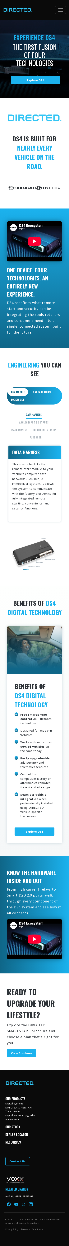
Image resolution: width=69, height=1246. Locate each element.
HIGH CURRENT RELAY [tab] (44, 430)
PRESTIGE (28, 1196)
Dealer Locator (16, 1134)
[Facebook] (9, 1204)
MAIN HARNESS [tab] (19, 430)
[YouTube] (16, 1204)
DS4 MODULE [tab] (18, 392)
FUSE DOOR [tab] (36, 437)
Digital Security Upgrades (20, 1115)
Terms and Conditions (32, 1229)
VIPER (18, 1196)
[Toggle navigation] (60, 10)
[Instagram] (24, 1204)
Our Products (15, 1098)
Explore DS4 (35, 80)
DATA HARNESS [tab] (34, 414)
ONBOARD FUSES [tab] (42, 392)
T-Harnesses (12, 1111)
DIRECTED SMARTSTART (19, 1107)
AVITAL (9, 1196)
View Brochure (21, 1053)
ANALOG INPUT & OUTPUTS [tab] (33, 422)
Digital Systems (14, 1103)
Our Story (12, 1127)
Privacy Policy (12, 1229)
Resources (13, 1142)
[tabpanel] (34, 492)
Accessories (12, 1119)
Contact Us (17, 1161)
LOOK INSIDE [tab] (17, 399)
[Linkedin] (31, 1204)
